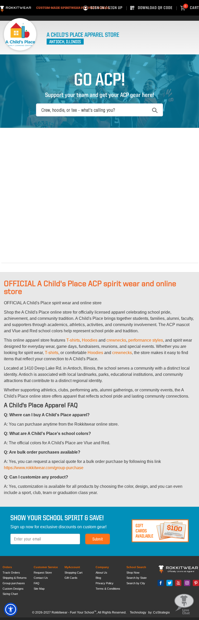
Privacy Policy (104, 583)
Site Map (39, 588)
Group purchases (14, 583)
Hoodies (89, 340)
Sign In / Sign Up (106, 8)
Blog (98, 577)
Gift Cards (71, 577)
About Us (101, 572)
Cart (191, 8)
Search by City (135, 583)
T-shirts (73, 340)
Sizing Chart (10, 593)
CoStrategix (161, 612)
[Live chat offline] (184, 604)
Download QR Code (155, 8)
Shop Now (132, 572)
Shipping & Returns (15, 577)
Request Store (43, 572)
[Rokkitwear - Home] (15, 8)
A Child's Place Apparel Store (83, 35)
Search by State (136, 577)
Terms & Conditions (108, 588)
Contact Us (41, 577)
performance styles (145, 340)
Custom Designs (13, 588)
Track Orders (11, 572)
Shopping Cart (73, 572)
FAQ (36, 583)
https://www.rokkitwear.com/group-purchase (43, 468)
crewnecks (116, 340)
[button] (10, 609)
